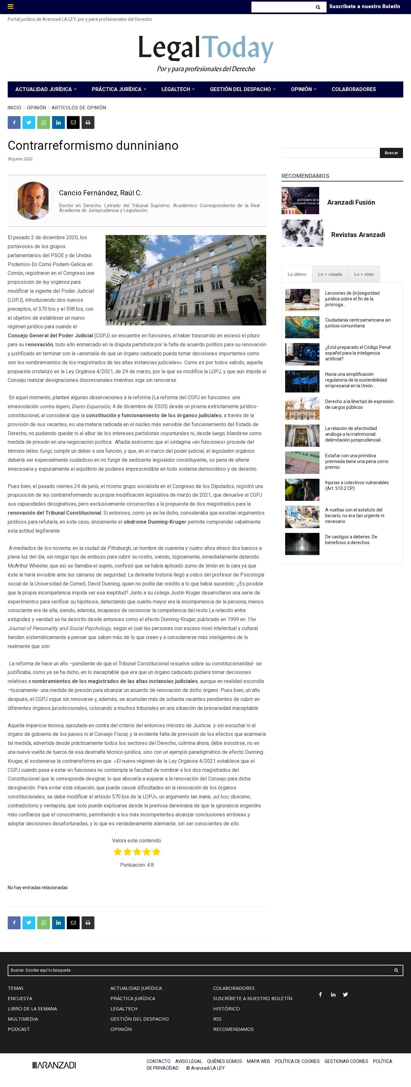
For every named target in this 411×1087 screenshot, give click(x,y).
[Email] (73, 122)
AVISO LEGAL (188, 1061)
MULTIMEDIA (23, 1018)
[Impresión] (88, 122)
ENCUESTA (20, 998)
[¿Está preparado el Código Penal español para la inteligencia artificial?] (302, 354)
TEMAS (15, 988)
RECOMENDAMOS (233, 1029)
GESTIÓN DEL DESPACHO (139, 1018)
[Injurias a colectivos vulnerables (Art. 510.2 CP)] (302, 490)
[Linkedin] (58, 122)
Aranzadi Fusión (351, 202)
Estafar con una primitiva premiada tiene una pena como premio (357, 461)
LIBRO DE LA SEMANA (32, 1008)
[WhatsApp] (43, 122)
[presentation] (297, 274)
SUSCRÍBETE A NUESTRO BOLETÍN (252, 998)
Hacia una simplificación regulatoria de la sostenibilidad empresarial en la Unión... (356, 380)
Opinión (36, 107)
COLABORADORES (234, 988)
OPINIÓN (121, 1029)
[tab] (297, 274)
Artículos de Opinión (79, 107)
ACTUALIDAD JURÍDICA (136, 988)
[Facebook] (14, 122)
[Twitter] (28, 122)
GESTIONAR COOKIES (346, 1061)
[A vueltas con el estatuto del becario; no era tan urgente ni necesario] (302, 517)
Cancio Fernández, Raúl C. (100, 193)
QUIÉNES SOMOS (224, 1061)
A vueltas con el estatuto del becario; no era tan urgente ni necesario (354, 515)
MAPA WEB (258, 1061)
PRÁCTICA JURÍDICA (132, 998)
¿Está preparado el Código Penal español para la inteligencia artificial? (358, 353)
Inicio (15, 107)
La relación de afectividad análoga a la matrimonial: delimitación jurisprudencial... (354, 434)
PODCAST (19, 1029)
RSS (217, 1018)
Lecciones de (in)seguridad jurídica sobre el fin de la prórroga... (352, 299)
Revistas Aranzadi (358, 235)
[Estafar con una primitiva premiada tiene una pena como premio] (302, 462)
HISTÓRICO (226, 1008)
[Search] (318, 7)
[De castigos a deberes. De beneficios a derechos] (302, 544)
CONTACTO (159, 1061)
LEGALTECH (124, 1008)
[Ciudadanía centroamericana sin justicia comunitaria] (302, 327)
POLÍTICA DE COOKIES (297, 1061)
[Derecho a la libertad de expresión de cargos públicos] (302, 408)
